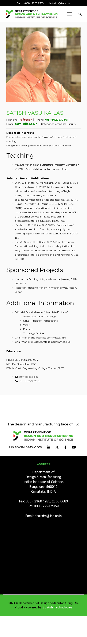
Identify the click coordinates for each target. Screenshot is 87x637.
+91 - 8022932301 (56, 119)
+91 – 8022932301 (29, 380)
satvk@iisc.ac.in (26, 123)
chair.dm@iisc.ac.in (59, 3)
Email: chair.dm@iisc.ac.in (43, 516)
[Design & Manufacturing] (32, 14)
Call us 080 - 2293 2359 (30, 3)
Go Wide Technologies (57, 607)
